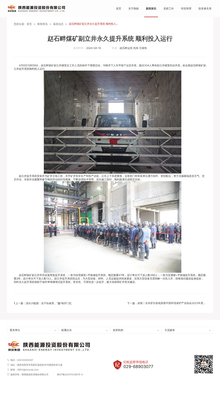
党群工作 (168, 8)
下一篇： (166, 303)
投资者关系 (205, 8)
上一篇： (43, 303)
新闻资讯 (151, 8)
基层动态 (58, 24)
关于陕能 (133, 8)
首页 (118, 8)
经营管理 (186, 8)
